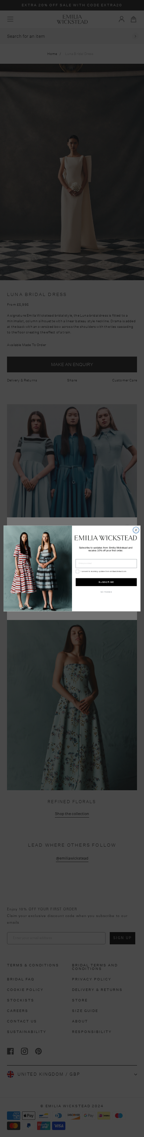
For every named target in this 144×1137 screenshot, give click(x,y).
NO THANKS (106, 592)
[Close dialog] (136, 530)
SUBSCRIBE (106, 582)
